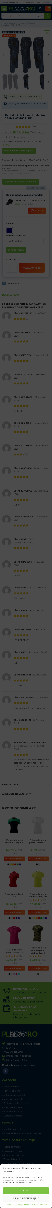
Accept (26, 1190)
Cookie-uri (9, 1204)
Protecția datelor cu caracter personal (31, 1204)
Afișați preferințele (26, 1198)
